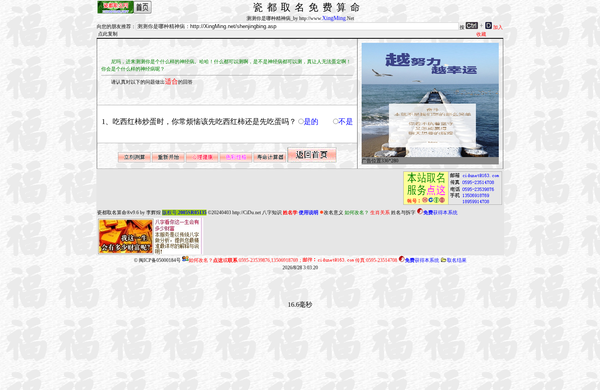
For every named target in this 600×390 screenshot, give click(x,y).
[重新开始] (168, 161)
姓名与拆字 (403, 212)
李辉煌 (153, 212)
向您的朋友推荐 (114, 26)
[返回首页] (311, 161)
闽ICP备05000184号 (160, 260)
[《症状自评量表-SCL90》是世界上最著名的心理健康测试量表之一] (202, 161)
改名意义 (333, 212)
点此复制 (108, 34)
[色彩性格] (236, 161)
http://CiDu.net (246, 212)
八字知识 (272, 212)
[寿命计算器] (269, 161)
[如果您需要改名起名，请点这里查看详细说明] (450, 205)
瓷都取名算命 (112, 212)
